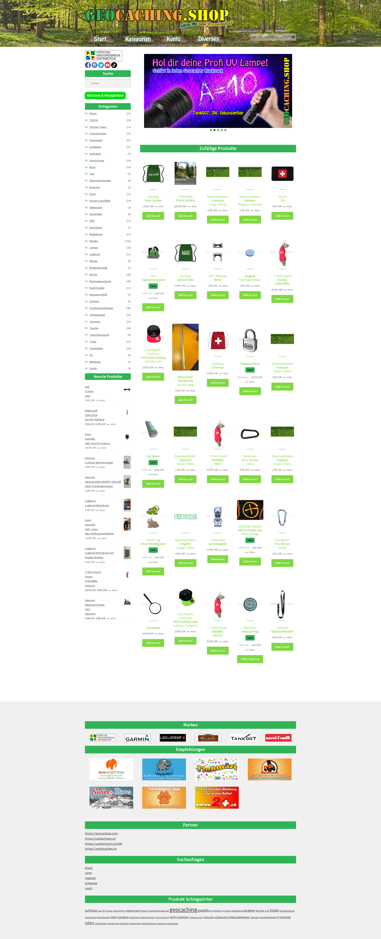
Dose (92, 194)
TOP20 (93, 120)
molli (88, 888)
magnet (90, 878)
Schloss (94, 301)
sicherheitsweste (267, 917)
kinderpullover (287, 910)
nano (88, 873)
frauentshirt (154, 910)
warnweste (172, 923)
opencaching (162, 917)
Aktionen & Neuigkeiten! (105, 95)
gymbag (226, 910)
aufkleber (91, 910)
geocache (165, 910)
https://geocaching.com (101, 833)
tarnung (285, 917)
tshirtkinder (135, 923)
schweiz (254, 917)
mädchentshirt (147, 917)
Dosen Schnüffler (100, 201)
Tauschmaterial (99, 335)
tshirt (89, 922)
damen (109, 910)
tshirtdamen (101, 923)
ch (103, 910)
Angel (89, 868)
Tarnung (94, 321)
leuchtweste (103, 917)
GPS (91, 221)
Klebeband (96, 234)
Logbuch (94, 254)
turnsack (161, 923)
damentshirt (119, 910)
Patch (93, 113)
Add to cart (153, 216)
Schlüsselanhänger (101, 308)
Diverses (94, 187)
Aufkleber (95, 147)
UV (91, 355)
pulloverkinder (195, 917)
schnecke (91, 883)
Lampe (93, 247)
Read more (217, 559)
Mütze (93, 274)
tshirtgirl (124, 923)
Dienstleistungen (100, 180)
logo (114, 917)
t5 (278, 917)
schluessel (220, 917)
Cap (91, 174)
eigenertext (133, 910)
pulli (173, 917)
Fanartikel (95, 214)
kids (267, 910)
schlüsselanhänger (239, 917)
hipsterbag (237, 910)
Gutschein (95, 227)
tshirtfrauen (113, 923)
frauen (144, 910)
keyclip (260, 910)
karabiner (249, 910)
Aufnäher (95, 154)
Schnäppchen (97, 133)
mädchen (134, 917)
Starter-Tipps (97, 127)
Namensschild (98, 294)
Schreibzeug (97, 315)
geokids (203, 910)
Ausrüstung (96, 160)
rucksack (208, 917)
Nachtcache (96, 288)
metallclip (123, 917)
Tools (92, 341)
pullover (182, 917)
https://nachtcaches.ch (100, 849)
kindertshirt (91, 917)
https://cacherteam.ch (100, 838)
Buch (92, 167)
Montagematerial (100, 281)
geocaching (183, 909)
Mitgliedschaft (98, 268)
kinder (274, 910)
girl (211, 910)
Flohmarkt (95, 140)
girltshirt (217, 910)
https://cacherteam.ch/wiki (103, 844)
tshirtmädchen (148, 923)
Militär (93, 261)
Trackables (96, 348)
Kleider (93, 241)
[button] (211, 130)
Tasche (93, 328)
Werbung (94, 362)
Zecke (93, 368)
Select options (250, 659)
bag (100, 911)
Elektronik (95, 207)
